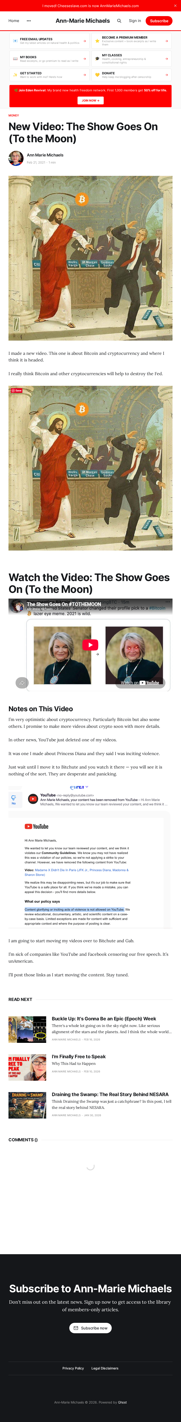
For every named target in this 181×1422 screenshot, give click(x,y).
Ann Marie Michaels (45, 155)
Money (13, 115)
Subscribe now (94, 1328)
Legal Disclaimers (105, 1368)
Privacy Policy (73, 1368)
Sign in (135, 20)
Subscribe (159, 20)
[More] (28, 20)
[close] (175, 5)
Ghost (122, 1402)
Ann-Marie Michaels (83, 21)
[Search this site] (119, 20)
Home (13, 20)
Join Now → (90, 100)
